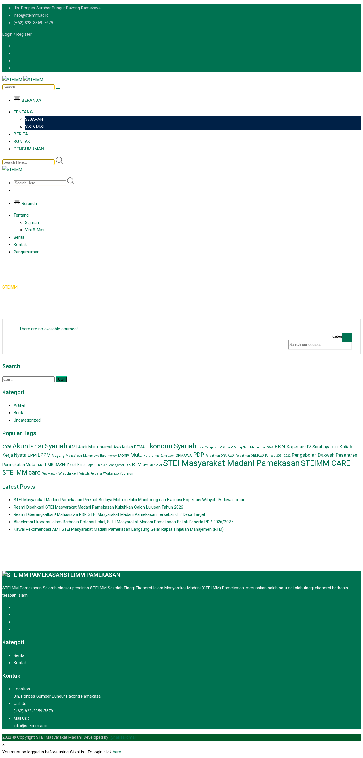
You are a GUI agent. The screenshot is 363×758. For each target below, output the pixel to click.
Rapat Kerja (76, 465)
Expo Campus (207, 447)
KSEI (335, 447)
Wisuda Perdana (90, 473)
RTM (137, 464)
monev (112, 456)
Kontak (22, 141)
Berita (21, 134)
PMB (49, 464)
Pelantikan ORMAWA (219, 456)
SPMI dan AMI (152, 465)
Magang (58, 456)
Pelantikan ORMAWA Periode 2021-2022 (263, 456)
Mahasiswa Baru (95, 456)
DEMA (139, 447)
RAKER (60, 464)
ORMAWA (184, 455)
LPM (32, 455)
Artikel (19, 405)
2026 (6, 447)
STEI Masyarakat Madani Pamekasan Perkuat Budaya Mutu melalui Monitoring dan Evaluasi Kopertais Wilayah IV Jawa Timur (129, 499)
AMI (73, 447)
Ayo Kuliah (123, 447)
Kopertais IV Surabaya (308, 447)
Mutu (136, 455)
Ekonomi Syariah (171, 446)
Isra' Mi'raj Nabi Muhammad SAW (250, 447)
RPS (128, 465)
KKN (280, 447)
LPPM (44, 455)
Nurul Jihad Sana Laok (158, 456)
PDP (198, 455)
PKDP (40, 465)
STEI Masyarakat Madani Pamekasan (231, 463)
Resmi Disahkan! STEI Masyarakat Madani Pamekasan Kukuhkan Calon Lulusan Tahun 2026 (98, 507)
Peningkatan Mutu (18, 464)
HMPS (221, 447)
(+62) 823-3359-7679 (33, 22)
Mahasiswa (74, 456)
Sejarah (34, 119)
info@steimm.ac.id (31, 15)
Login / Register (17, 34)
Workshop (111, 473)
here (117, 752)
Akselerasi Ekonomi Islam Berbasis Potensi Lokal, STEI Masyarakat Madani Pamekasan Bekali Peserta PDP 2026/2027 (123, 521)
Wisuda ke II (68, 473)
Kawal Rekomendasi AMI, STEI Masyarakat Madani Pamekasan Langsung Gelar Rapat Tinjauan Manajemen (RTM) (119, 529)
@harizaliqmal (122, 737)
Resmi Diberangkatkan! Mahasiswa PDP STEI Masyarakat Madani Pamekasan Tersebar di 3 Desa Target (109, 514)
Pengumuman (29, 148)
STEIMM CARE (325, 463)
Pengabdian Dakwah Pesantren (324, 455)
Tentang (23, 112)
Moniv (123, 455)
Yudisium (127, 473)
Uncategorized (27, 420)
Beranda (31, 100)
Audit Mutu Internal (95, 447)
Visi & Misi (34, 126)
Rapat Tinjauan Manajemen (105, 465)
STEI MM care (21, 472)
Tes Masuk (49, 473)
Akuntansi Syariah (39, 446)
